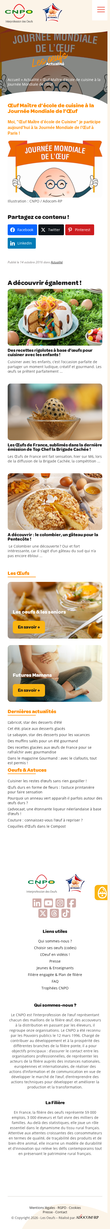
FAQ (55, 981)
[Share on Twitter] (22, 340)
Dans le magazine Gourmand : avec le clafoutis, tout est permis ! (52, 760)
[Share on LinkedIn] (33, 340)
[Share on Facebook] (12, 340)
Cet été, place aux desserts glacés (36, 728)
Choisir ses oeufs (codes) (55, 947)
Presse (55, 961)
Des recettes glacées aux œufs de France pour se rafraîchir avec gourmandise (50, 749)
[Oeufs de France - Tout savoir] (51, 13)
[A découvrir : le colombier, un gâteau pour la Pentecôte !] (55, 501)
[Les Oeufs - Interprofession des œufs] (19, 13)
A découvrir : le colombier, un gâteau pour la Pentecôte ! (53, 537)
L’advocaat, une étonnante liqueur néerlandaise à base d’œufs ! (54, 811)
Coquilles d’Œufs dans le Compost (37, 826)
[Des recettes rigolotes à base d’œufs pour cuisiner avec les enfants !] (55, 317)
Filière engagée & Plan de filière (55, 974)
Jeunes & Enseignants (55, 967)
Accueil (14, 79)
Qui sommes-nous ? (55, 941)
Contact (61, 1212)
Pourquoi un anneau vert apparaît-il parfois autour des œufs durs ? (55, 800)
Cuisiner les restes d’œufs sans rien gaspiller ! (47, 781)
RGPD (62, 1207)
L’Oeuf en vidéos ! (55, 954)
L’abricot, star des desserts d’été (35, 722)
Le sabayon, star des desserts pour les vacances (49, 734)
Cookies (75, 1207)
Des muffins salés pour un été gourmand (43, 741)
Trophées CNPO (55, 988)
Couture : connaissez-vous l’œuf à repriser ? (45, 820)
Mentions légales (42, 1207)
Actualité (31, 79)
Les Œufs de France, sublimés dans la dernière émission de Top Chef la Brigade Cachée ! (55, 447)
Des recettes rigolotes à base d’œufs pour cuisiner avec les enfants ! (50, 352)
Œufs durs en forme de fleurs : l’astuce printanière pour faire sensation (51, 789)
